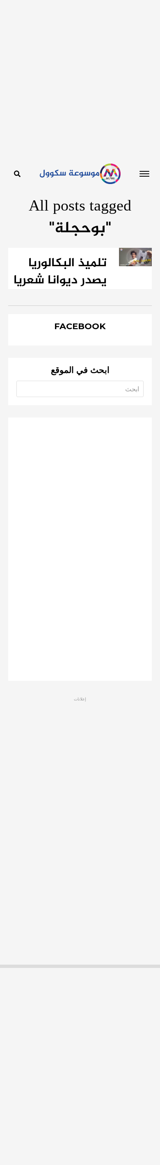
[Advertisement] (80, 79)
